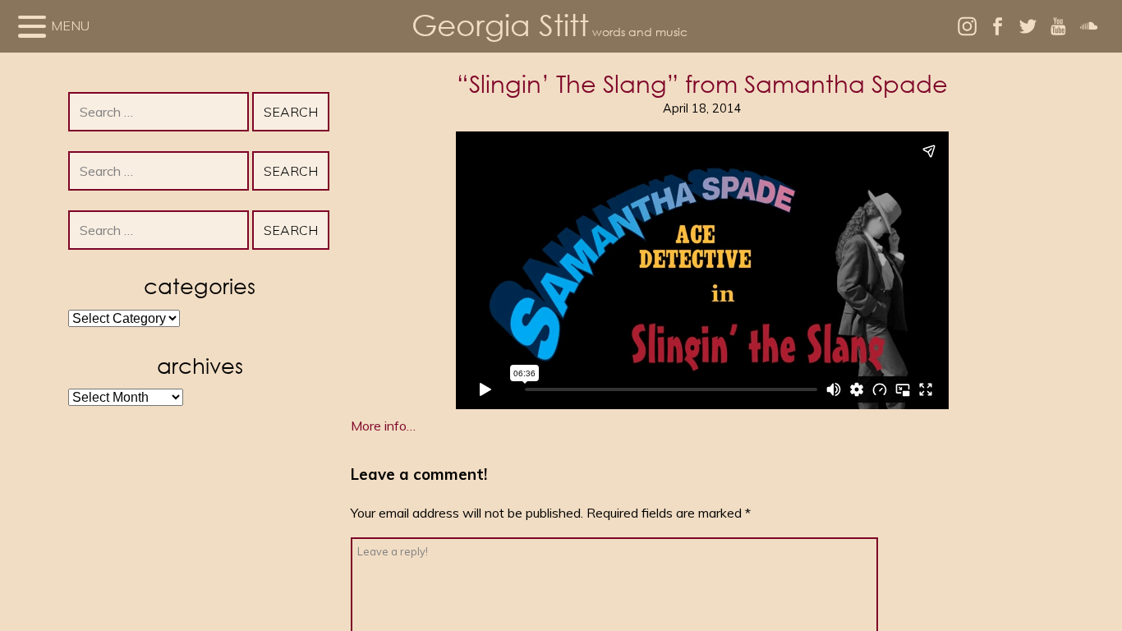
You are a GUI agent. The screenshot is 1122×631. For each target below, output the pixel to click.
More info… (383, 425)
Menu (70, 25)
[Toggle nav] (32, 26)
